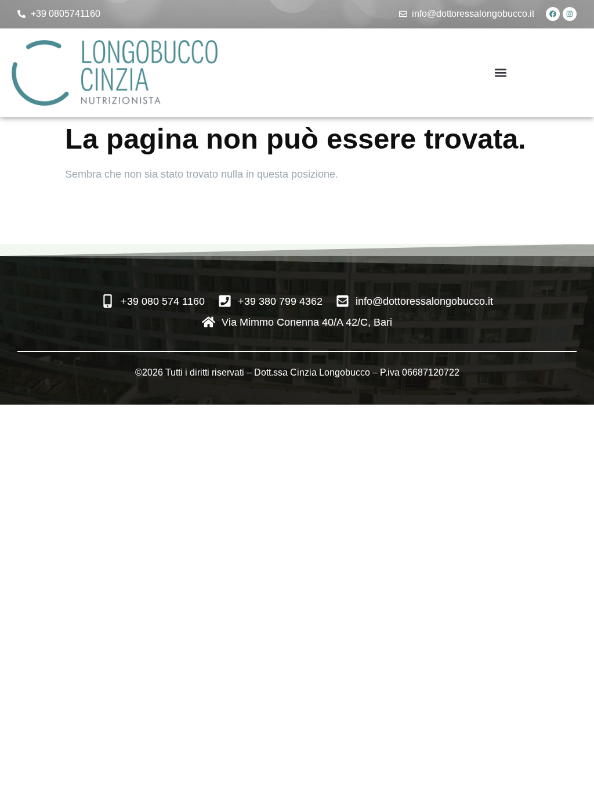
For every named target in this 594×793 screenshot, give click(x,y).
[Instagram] (570, 14)
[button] (500, 72)
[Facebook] (553, 14)
